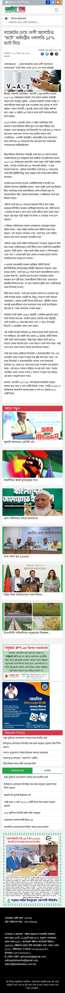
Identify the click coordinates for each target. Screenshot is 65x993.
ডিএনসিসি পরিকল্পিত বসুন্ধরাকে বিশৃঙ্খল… (27, 633)
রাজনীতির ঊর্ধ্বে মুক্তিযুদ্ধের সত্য (21, 480)
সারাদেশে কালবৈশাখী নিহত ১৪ (18, 820)
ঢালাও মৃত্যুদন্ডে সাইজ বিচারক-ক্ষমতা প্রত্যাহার (25, 752)
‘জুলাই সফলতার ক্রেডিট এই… (20, 442)
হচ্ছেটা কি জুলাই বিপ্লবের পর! (17, 795)
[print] (56, 53)
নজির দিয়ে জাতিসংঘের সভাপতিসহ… (24, 594)
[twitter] (47, 53)
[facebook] (42, 53)
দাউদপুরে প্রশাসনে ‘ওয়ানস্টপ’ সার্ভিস (20, 758)
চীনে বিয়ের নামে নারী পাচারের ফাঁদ (19, 763)
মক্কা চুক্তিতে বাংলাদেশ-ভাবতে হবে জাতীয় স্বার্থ (25, 738)
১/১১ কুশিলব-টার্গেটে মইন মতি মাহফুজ (22, 812)
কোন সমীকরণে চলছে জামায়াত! (21, 518)
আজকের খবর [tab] (17, 770)
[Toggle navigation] (56, 10)
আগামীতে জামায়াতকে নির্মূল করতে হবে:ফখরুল (26, 827)
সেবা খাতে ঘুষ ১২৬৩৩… (17, 556)
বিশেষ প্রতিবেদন (18, 18)
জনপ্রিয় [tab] (47, 770)
